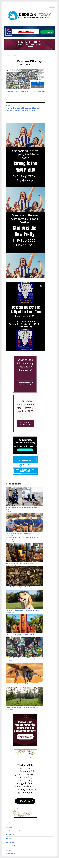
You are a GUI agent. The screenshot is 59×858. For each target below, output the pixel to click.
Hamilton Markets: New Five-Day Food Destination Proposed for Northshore (23, 587)
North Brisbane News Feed (14, 484)
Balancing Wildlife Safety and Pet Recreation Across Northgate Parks (22, 610)
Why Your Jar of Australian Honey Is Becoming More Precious (20, 563)
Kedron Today (8, 850)
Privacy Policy (8, 852)
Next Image (15, 55)
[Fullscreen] (43, 349)
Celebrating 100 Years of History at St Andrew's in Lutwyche (20, 634)
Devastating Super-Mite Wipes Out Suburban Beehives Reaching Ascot (22, 684)
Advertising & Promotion (10, 853)
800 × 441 (15, 95)
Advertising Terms (29, 852)
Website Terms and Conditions (18, 852)
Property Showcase (10, 842)
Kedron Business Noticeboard (13, 831)
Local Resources (10, 834)
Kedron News (9, 827)
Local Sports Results (11, 846)
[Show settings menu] (39, 349)
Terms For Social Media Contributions (42, 852)
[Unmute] (36, 349)
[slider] (23, 349)
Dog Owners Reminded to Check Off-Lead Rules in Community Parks (22, 707)
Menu (52, 6)
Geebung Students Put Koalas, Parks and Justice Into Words (20, 533)
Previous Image (8, 55)
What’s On (8, 838)
